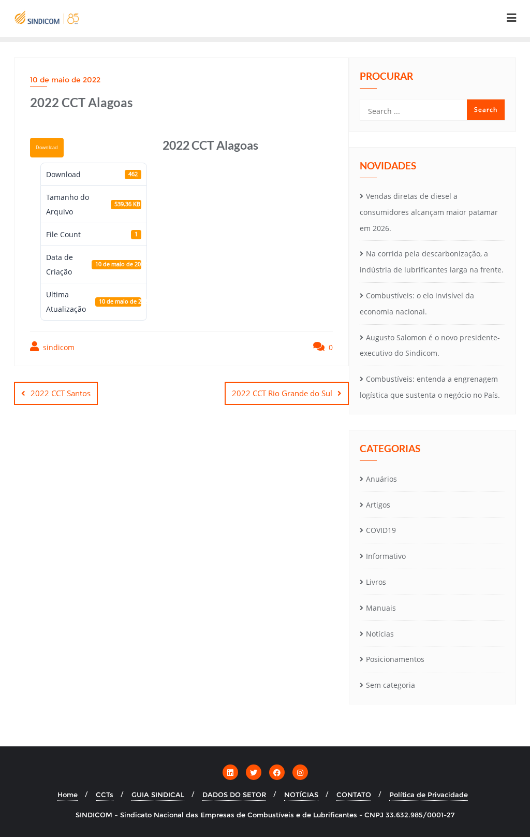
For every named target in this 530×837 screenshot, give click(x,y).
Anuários (381, 479)
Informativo (386, 556)
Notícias (380, 634)
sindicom (58, 347)
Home (67, 794)
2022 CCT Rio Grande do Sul (282, 393)
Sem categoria (390, 685)
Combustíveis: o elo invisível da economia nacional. (417, 303)
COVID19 (381, 530)
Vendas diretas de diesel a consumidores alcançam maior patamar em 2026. (429, 212)
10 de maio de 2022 (65, 79)
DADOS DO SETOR (234, 794)
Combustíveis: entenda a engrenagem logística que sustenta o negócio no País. (430, 387)
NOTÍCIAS (301, 794)
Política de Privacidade (428, 794)
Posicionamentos (395, 659)
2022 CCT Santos (61, 393)
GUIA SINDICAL (157, 794)
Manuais (381, 608)
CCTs (104, 794)
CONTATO (353, 794)
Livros (376, 582)
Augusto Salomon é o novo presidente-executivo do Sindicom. (430, 345)
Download (47, 148)
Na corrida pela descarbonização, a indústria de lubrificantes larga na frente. (432, 262)
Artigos (378, 505)
